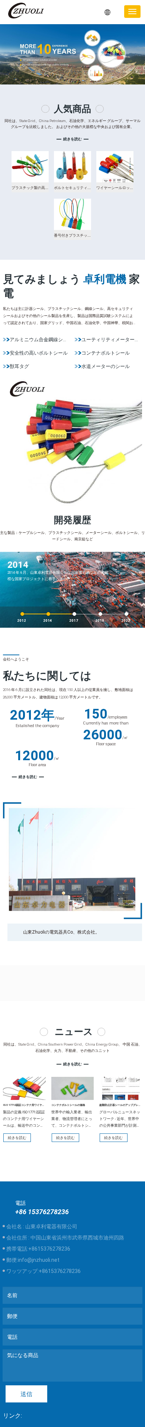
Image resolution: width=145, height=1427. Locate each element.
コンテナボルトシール (105, 353)
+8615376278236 (49, 1249)
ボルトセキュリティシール (76, 188)
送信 (26, 1394)
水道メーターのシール (105, 366)
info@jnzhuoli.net (38, 1260)
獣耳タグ (19, 366)
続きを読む (72, 139)
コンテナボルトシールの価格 (68, 1105)
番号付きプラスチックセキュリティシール (89, 235)
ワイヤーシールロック (114, 188)
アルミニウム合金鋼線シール (41, 339)
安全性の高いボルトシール (39, 353)
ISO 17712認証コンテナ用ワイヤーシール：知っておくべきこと (40, 1105)
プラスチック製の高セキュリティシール (45, 188)
